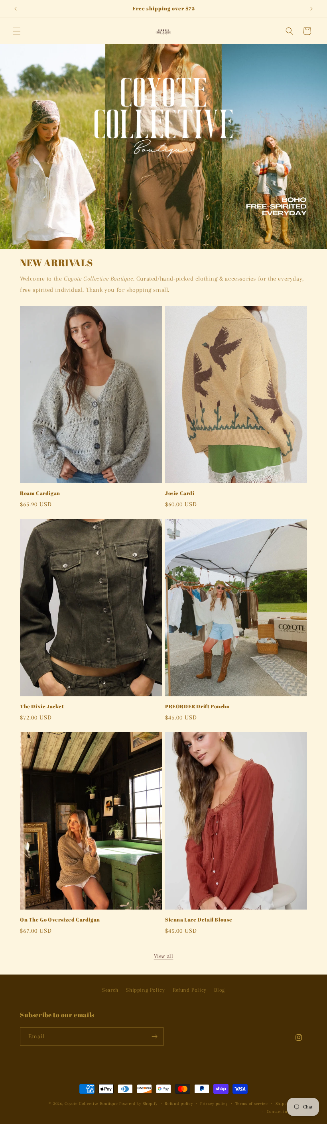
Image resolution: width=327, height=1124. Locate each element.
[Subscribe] (154, 1036)
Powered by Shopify (138, 1103)
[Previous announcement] (15, 9)
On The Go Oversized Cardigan (60, 919)
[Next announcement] (311, 9)
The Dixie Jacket (42, 706)
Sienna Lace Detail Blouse (198, 919)
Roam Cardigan (40, 493)
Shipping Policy (145, 990)
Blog (219, 990)
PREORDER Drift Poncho (197, 706)
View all (163, 956)
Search (110, 990)
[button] (17, 31)
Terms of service (251, 1103)
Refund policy (179, 1103)
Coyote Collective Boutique (91, 1103)
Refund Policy (190, 990)
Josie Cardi (180, 493)
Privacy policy (214, 1103)
